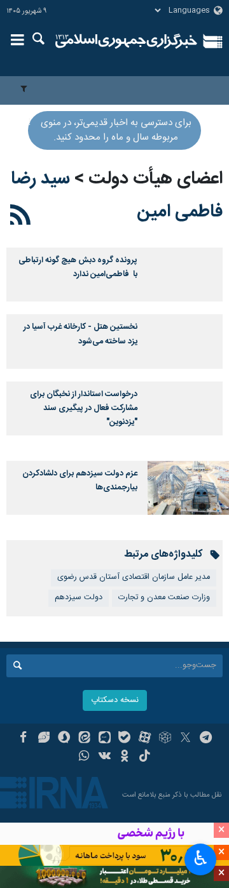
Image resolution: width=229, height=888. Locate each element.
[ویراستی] (43, 739)
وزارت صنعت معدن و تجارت (164, 597)
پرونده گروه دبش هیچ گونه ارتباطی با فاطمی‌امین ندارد (77, 267)
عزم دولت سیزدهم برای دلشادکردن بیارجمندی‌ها (79, 480)
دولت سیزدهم (78, 597)
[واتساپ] (84, 757)
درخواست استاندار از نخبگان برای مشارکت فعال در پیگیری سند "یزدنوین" (83, 409)
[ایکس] (185, 739)
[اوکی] (125, 757)
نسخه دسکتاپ (115, 700)
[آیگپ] (104, 739)
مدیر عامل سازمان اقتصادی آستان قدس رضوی (133, 577)
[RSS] (20, 217)
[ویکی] (104, 757)
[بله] (125, 739)
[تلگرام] (205, 739)
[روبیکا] (165, 739)
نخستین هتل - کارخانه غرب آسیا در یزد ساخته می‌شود (80, 334)
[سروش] (64, 739)
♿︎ (200, 858)
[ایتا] (84, 739)
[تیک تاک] (144, 757)
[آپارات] (144, 739)
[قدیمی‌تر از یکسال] (188, 275)
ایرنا (126, 41)
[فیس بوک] (23, 739)
